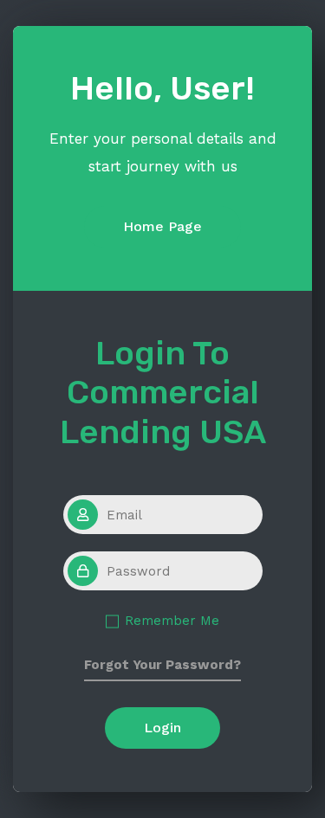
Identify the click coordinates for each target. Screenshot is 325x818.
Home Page (162, 226)
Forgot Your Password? (162, 665)
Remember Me (172, 620)
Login (162, 727)
